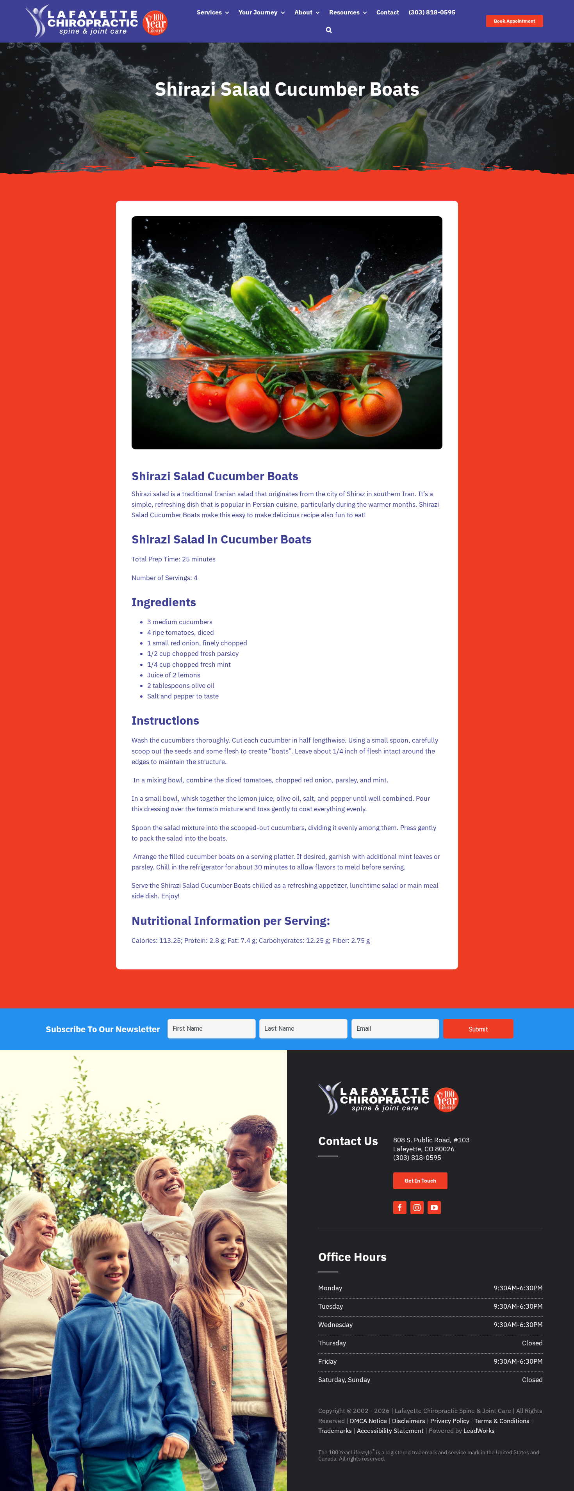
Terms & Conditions (501, 1421)
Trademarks (335, 1430)
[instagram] (417, 1207)
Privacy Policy (449, 1421)
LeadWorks (479, 1430)
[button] (329, 30)
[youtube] (434, 1207)
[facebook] (399, 1207)
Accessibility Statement (390, 1430)
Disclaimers (408, 1421)
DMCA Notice (368, 1421)
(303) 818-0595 (417, 1157)
